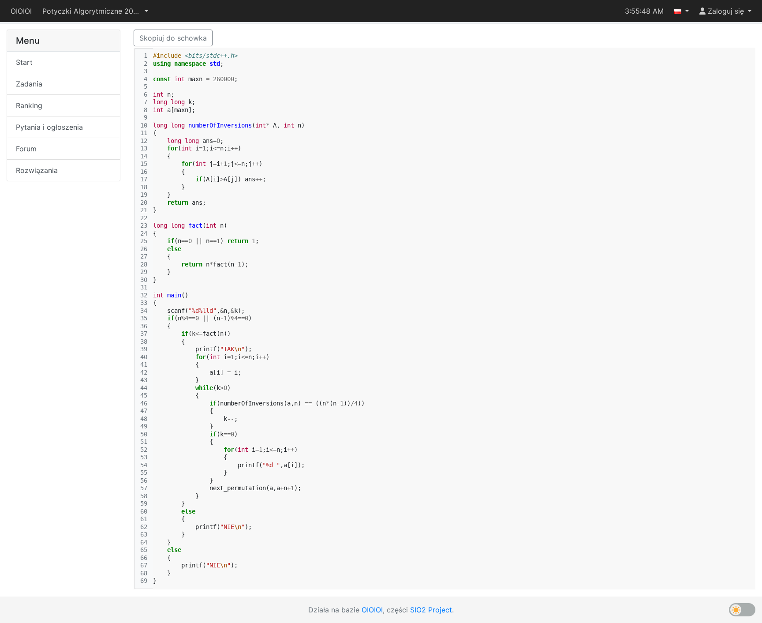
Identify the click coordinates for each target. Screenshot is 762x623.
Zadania (29, 83)
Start (24, 62)
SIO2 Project (431, 609)
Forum (26, 148)
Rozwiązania (37, 170)
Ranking (29, 105)
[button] (95, 11)
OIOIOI (21, 11)
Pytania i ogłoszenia (49, 127)
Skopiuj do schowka (173, 38)
